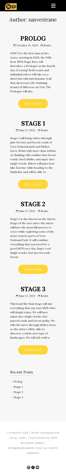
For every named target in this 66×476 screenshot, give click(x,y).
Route (47, 45)
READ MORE (33, 103)
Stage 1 (18, 386)
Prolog (18, 381)
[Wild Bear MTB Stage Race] (11, 5)
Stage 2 (18, 392)
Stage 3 (18, 397)
